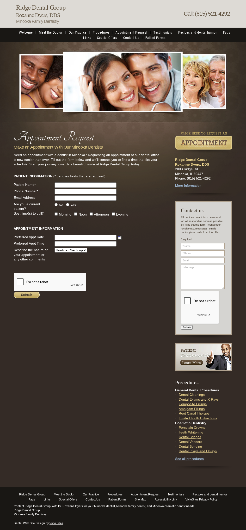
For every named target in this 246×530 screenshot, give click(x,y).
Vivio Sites (56, 523)
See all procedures (189, 459)
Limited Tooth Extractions (198, 418)
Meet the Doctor (64, 494)
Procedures (115, 494)
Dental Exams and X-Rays (199, 399)
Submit (187, 327)
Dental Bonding (190, 446)
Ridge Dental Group (32, 494)
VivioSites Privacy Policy (201, 499)
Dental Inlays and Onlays (198, 451)
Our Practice (91, 494)
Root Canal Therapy (194, 413)
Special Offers (68, 499)
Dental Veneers (190, 442)
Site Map (140, 499)
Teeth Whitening (191, 432)
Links (46, 499)
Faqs (32, 499)
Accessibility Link (166, 499)
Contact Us (93, 499)
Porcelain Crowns (192, 427)
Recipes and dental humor (209, 494)
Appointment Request (145, 494)
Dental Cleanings (192, 395)
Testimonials (176, 494)
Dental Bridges (190, 437)
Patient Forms (117, 499)
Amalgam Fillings (192, 409)
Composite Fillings (193, 404)
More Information (188, 185)
